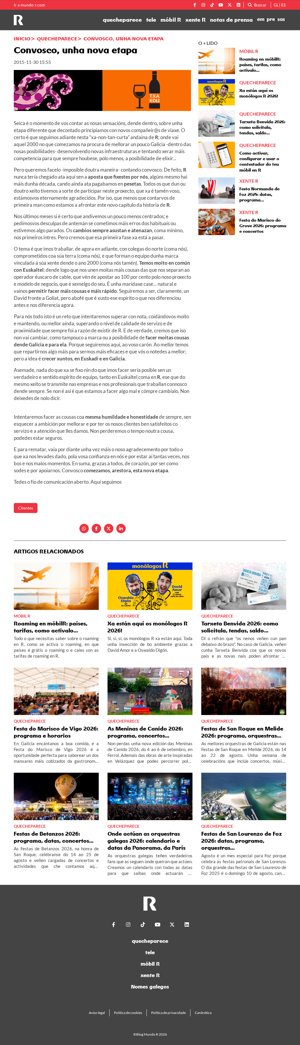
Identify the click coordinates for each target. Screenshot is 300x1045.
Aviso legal (97, 1012)
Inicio (22, 39)
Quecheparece (57, 39)
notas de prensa (231, 20)
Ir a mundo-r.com (29, 5)
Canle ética (203, 1012)
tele (151, 20)
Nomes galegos (150, 987)
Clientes (25, 507)
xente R (195, 20)
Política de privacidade (168, 1012)
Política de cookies (128, 1012)
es (283, 4)
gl (276, 4)
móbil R (171, 20)
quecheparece (122, 20)
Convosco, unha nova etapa (123, 39)
